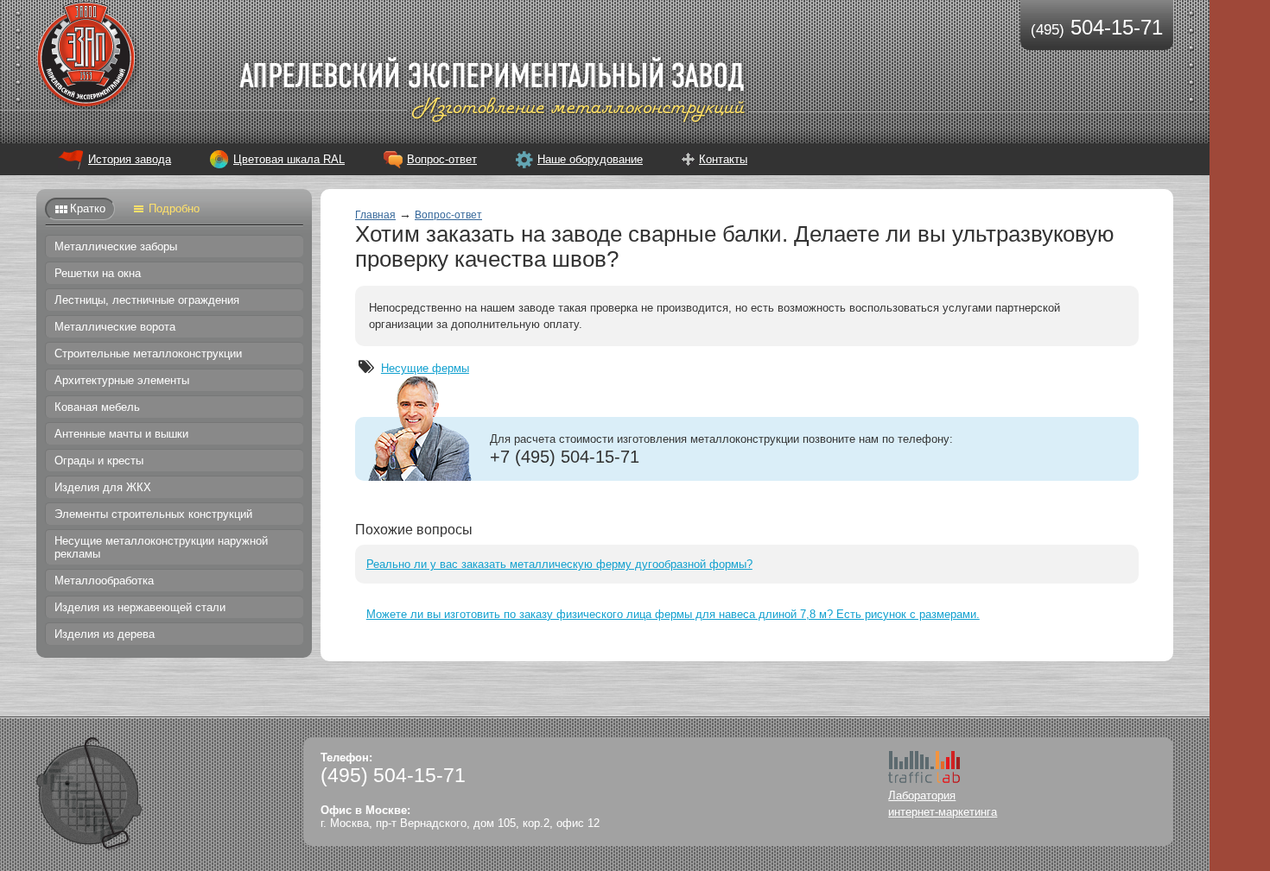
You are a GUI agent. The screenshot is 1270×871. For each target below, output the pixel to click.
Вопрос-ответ (442, 159)
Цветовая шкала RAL (289, 159)
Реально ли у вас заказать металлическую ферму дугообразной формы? (559, 564)
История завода (129, 159)
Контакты (723, 159)
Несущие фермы (425, 368)
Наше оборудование (590, 159)
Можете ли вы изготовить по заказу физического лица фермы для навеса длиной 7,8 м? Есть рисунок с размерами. (673, 614)
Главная (375, 215)
